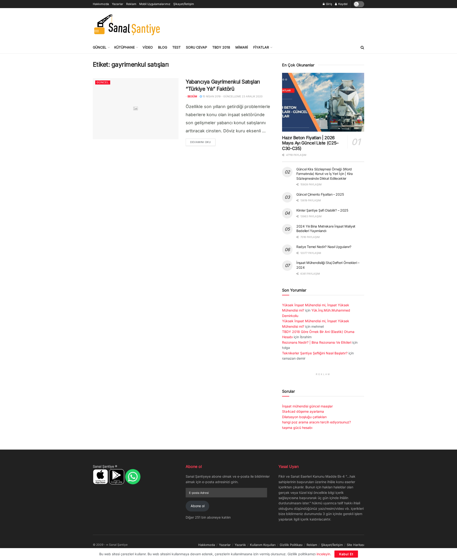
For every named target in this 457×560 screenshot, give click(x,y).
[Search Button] (362, 47)
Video (148, 47)
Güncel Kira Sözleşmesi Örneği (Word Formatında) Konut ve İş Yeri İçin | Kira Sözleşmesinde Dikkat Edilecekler (324, 173)
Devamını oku (202, 142)
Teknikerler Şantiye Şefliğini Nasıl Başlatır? (315, 353)
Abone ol (197, 506)
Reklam (131, 4)
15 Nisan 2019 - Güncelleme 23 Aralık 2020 (232, 96)
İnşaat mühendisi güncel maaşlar (307, 406)
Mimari (241, 47)
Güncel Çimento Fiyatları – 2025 (320, 194)
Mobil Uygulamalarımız (154, 4)
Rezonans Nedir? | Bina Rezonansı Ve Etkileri (316, 342)
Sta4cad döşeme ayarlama (303, 411)
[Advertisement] (277, 24)
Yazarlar (117, 4)
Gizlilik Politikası (291, 545)
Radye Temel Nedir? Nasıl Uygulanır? (323, 247)
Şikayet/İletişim (183, 4)
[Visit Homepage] (127, 24)
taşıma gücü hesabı (297, 428)
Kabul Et (346, 554)
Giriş (328, 4)
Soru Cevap (196, 47)
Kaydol (343, 4)
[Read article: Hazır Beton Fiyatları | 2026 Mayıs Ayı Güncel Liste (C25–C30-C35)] (323, 102)
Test (176, 47)
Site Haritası (355, 545)
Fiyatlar (261, 47)
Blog (162, 47)
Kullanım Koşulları (263, 545)
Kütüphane (124, 47)
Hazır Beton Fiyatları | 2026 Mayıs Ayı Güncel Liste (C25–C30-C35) (310, 143)
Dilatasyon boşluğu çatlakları (304, 417)
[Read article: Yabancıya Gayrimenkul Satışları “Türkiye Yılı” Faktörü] (136, 108)
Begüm (192, 96)
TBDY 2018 (221, 47)
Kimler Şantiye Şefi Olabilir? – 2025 (322, 210)
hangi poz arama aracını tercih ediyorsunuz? (316, 422)
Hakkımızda (101, 4)
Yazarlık (240, 545)
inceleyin (323, 554)
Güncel (99, 47)
